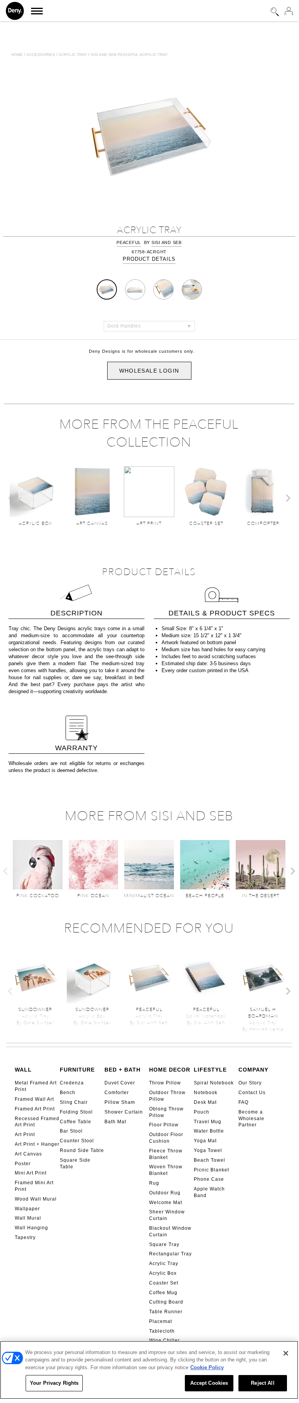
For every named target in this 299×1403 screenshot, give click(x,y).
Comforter (116, 1092)
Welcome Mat (165, 1202)
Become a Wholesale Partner (251, 1118)
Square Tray (164, 1244)
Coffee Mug (163, 1292)
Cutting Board (166, 1302)
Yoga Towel (208, 1150)
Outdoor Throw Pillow (167, 1096)
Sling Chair (74, 1102)
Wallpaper (27, 1208)
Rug (154, 1183)
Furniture (77, 1070)
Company (253, 1070)
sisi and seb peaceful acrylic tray (129, 54)
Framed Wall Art (34, 1099)
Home (17, 54)
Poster (23, 1163)
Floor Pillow (164, 1125)
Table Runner (166, 1311)
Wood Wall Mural (36, 1199)
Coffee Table (75, 1121)
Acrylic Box (163, 1273)
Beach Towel (209, 1160)
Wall (23, 1070)
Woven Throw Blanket (166, 1170)
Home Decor (169, 1070)
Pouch (201, 1112)
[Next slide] (288, 498)
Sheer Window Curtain (167, 1215)
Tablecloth (162, 1331)
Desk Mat (205, 1102)
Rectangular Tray (170, 1254)
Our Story (250, 1083)
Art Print (25, 1134)
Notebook (205, 1092)
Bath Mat (115, 1121)
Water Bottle (209, 1131)
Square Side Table (75, 1163)
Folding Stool (76, 1112)
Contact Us (252, 1092)
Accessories (40, 54)
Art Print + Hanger (37, 1144)
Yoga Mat (205, 1140)
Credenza (72, 1083)
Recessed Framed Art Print (37, 1122)
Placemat (160, 1321)
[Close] (285, 1353)
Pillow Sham (119, 1102)
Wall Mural (28, 1218)
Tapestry (25, 1237)
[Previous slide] (10, 498)
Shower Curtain (123, 1112)
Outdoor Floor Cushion (166, 1138)
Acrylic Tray (163, 1263)
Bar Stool (71, 1131)
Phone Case (209, 1179)
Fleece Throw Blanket (166, 1154)
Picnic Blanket (211, 1170)
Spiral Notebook (214, 1083)
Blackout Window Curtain (170, 1231)
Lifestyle (210, 1070)
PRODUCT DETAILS (149, 259)
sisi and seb (166, 242)
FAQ (243, 1102)
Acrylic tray (73, 54)
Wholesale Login (149, 371)
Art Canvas (28, 1154)
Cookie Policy (207, 1367)
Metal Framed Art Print (36, 1086)
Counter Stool (77, 1140)
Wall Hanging (31, 1227)
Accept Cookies (209, 1383)
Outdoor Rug (165, 1193)
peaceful (128, 242)
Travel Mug (207, 1121)
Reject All (262, 1383)
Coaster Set (163, 1283)
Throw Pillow (165, 1083)
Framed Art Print (35, 1109)
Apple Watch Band (209, 1192)
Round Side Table (82, 1150)
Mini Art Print (31, 1173)
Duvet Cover (119, 1083)
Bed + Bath (122, 1070)
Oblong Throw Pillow (166, 1112)
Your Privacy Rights (54, 1383)
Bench (67, 1092)
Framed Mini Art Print (34, 1186)
